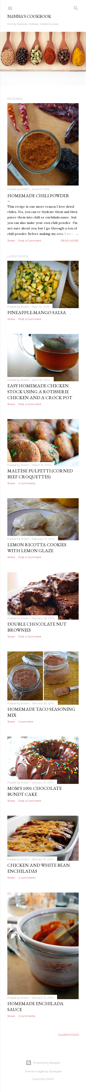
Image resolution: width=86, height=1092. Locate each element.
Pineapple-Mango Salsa (36, 312)
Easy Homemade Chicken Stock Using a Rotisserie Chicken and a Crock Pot (39, 392)
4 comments (26, 483)
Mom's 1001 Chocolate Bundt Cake (34, 791)
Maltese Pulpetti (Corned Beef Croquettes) (40, 474)
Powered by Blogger (46, 1062)
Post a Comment (29, 240)
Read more (70, 240)
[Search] (76, 7)
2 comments (26, 1016)
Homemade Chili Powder (38, 196)
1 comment (25, 721)
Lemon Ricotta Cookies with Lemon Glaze (36, 548)
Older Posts (68, 1034)
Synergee (55, 1071)
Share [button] (11, 240)
